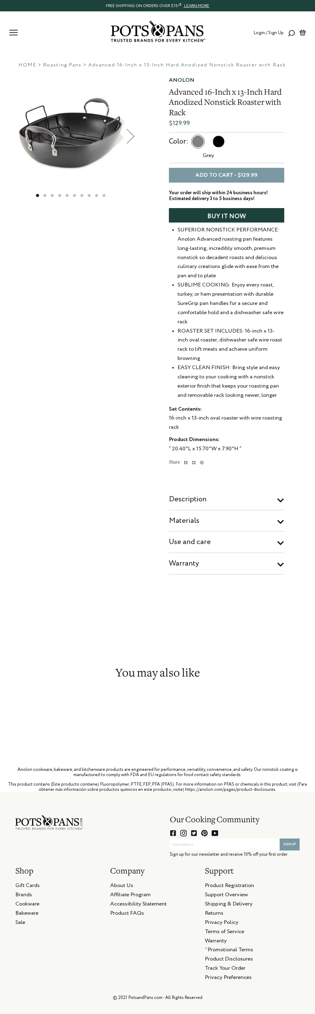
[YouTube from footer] (215, 833)
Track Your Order (225, 969)
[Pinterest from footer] (204, 833)
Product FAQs (127, 914)
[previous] (10, 136)
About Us (121, 886)
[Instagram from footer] (183, 833)
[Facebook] (186, 462)
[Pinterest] (202, 462)
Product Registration (229, 886)
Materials (184, 520)
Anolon (181, 80)
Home (27, 65)
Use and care (190, 542)
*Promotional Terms (229, 951)
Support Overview (226, 896)
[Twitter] (194, 462)
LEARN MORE (196, 6)
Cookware (27, 905)
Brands (23, 896)
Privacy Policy (221, 923)
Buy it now (226, 216)
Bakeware (26, 914)
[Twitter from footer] (194, 833)
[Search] (291, 33)
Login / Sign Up (268, 32)
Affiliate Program (130, 896)
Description (188, 499)
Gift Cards (27, 886)
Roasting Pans (62, 65)
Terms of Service (224, 933)
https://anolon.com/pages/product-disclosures (230, 789)
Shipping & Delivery (229, 905)
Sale (20, 923)
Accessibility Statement (138, 905)
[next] (130, 136)
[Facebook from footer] (173, 833)
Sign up (289, 844)
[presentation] (157, 5)
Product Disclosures (229, 960)
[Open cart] (302, 33)
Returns (214, 914)
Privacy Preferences (228, 978)
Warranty (184, 563)
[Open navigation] (13, 32)
